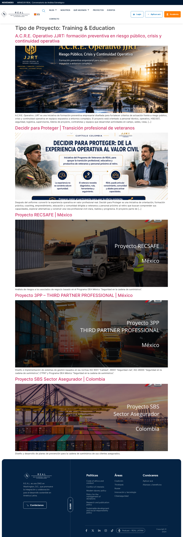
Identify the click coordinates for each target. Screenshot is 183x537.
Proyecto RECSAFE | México (43, 214)
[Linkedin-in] (99, 530)
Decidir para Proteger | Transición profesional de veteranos (75, 128)
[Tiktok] (112, 530)
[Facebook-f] (86, 530)
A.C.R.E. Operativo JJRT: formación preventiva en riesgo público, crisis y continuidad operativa (88, 38)
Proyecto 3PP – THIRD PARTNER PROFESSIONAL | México (74, 295)
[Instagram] (105, 530)
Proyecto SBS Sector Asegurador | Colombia (60, 379)
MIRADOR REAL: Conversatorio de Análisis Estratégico (40, 2)
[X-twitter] (93, 530)
